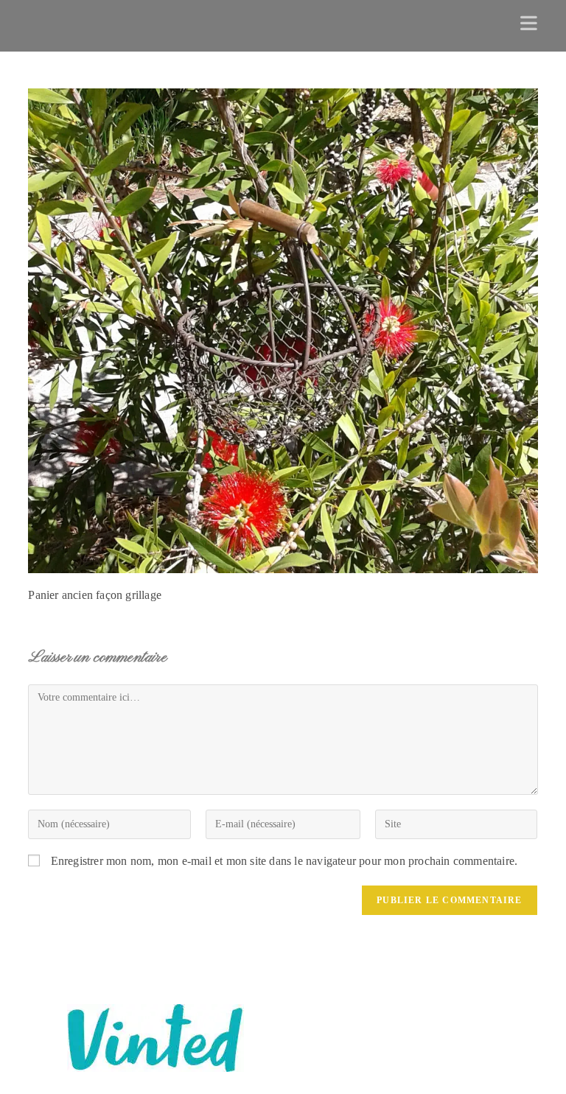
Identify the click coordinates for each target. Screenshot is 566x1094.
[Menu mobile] (529, 26)
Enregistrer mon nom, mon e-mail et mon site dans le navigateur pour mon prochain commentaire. (284, 861)
